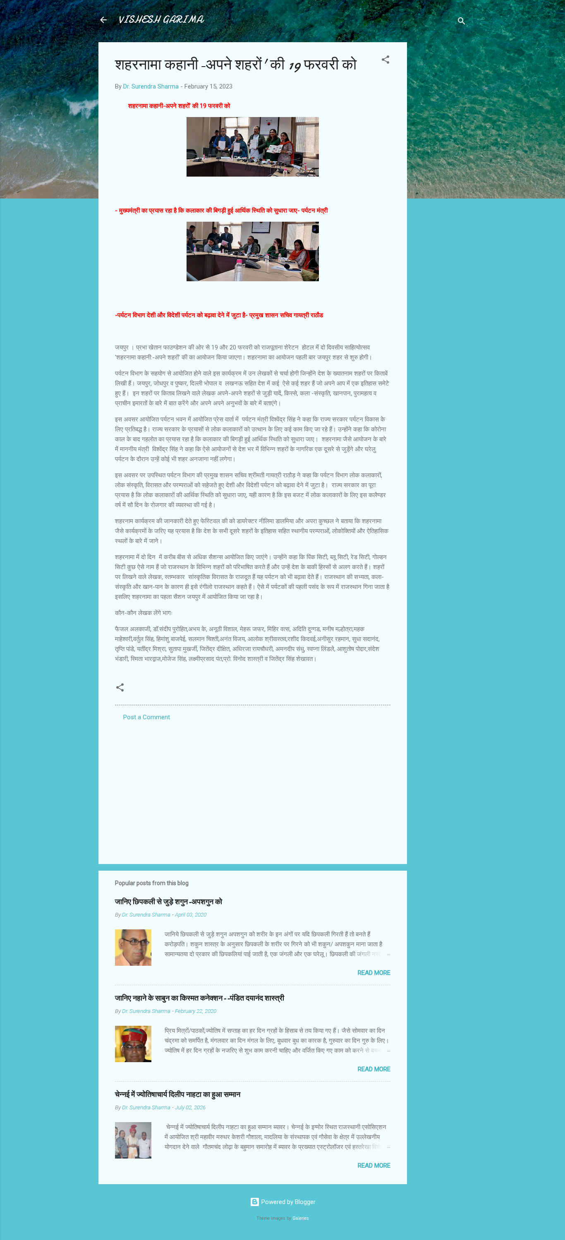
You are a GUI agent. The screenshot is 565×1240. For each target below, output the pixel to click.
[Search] (462, 22)
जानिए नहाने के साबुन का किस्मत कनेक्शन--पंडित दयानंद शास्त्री (199, 998)
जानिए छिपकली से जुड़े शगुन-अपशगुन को (168, 902)
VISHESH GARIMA (160, 19)
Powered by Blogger (288, 1202)
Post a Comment (146, 717)
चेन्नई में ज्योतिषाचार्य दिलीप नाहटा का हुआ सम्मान (177, 1094)
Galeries (300, 1218)
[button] (385, 61)
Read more (374, 973)
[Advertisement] (440, 166)
